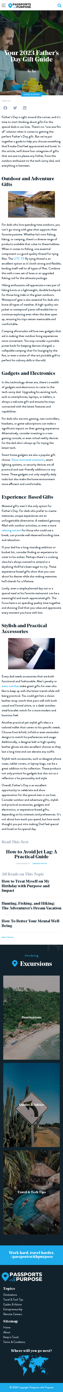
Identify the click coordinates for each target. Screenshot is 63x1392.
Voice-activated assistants (27, 459)
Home (6, 1327)
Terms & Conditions (14, 1342)
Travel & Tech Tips (31, 1192)
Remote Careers (12, 1314)
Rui (34, 71)
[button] (5, 107)
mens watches (10, 686)
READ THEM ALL (8, 937)
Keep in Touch (11, 1337)
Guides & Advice (31, 94)
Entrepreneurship (12, 1309)
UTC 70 (19, 258)
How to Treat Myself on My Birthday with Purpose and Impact (26, 886)
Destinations (32, 1017)
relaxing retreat (11, 530)
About (6, 1332)
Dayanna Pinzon (39, 863)
